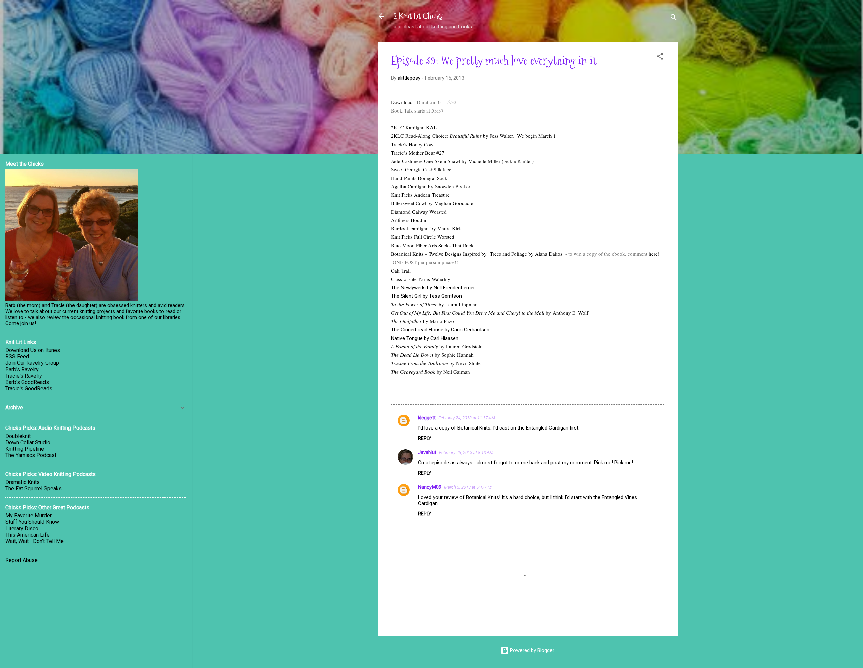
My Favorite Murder (28, 515)
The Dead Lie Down (412, 354)
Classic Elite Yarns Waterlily (420, 279)
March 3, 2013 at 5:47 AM (468, 487)
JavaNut (427, 452)
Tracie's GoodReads (28, 388)
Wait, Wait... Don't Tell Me (34, 541)
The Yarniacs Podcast (30, 455)
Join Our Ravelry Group (32, 363)
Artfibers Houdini (409, 220)
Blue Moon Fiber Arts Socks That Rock (432, 245)
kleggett (427, 418)
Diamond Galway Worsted (419, 211)
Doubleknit (18, 436)
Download (402, 102)
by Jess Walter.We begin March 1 (519, 135)
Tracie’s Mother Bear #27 (417, 152)
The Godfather (406, 321)
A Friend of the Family (414, 346)
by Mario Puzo (438, 321)
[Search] (673, 18)
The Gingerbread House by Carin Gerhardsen (440, 330)
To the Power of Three (414, 304)
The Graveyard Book (413, 371)
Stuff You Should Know (32, 522)
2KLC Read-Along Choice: (436, 135)
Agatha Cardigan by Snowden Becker (430, 186)
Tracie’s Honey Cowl (413, 144)
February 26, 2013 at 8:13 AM (466, 452)
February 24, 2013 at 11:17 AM (466, 417)
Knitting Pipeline (24, 449)
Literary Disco (21, 528)
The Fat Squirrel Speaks (33, 488)
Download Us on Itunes (32, 350)
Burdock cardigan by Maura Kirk (426, 228)
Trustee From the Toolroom (419, 363)
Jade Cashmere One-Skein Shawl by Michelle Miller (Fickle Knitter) (462, 161)
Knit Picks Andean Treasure (420, 194)
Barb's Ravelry (22, 369)
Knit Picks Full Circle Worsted (422, 236)
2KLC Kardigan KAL (414, 127)
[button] (660, 57)
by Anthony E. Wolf (566, 312)
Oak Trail (401, 270)
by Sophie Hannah (453, 354)
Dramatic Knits (22, 482)
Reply (425, 438)
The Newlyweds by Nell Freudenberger (433, 288)
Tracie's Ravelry (23, 376)
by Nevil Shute (464, 363)
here (653, 253)
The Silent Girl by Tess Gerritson (426, 296)
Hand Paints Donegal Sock (419, 177)
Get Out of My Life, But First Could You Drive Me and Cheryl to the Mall (467, 312)
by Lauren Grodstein (460, 346)
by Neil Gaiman (452, 371)
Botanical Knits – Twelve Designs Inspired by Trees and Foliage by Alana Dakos (476, 253)
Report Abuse (21, 560)
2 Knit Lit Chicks (418, 16)
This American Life (27, 535)
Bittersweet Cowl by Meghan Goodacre (432, 203)
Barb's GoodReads (27, 382)
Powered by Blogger (531, 650)
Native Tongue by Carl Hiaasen (424, 338)
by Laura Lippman (457, 304)
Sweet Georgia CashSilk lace (421, 169)
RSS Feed (17, 356)
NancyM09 (429, 487)
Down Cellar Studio (27, 442)
